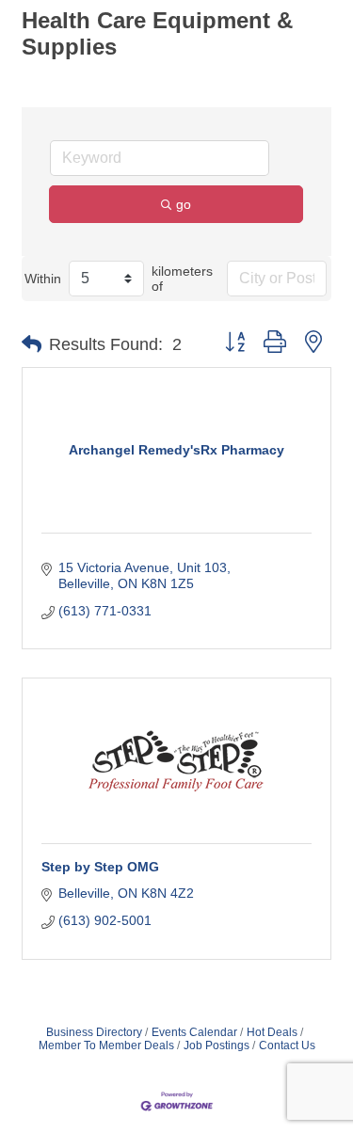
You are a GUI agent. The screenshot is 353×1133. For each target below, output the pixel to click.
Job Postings (216, 1045)
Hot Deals (272, 1032)
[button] (31, 344)
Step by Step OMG (100, 866)
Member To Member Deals (106, 1045)
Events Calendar (194, 1032)
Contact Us (287, 1045)
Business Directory (94, 1032)
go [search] (183, 204)
